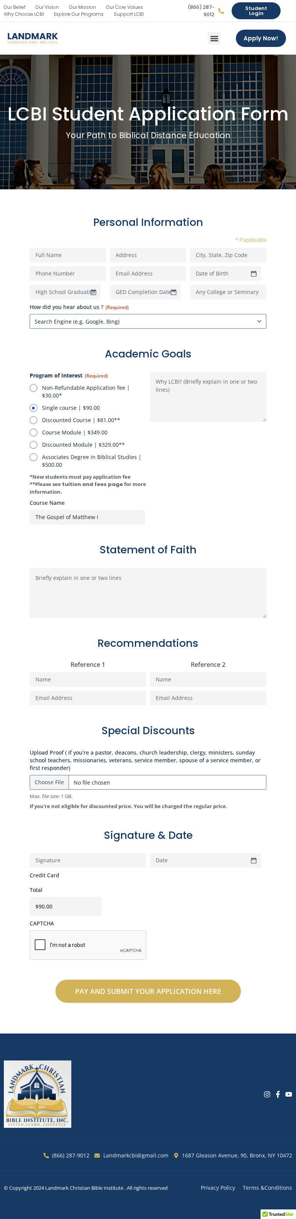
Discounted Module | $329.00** (83, 444)
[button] (214, 38)
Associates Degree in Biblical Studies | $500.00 (91, 460)
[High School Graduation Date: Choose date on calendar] (93, 292)
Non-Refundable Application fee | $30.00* (86, 391)
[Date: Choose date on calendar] (253, 860)
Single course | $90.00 (71, 407)
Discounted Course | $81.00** (81, 420)
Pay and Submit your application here (148, 991)
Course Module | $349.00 (75, 432)
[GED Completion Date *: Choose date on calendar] (173, 292)
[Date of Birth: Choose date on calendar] (253, 273)
